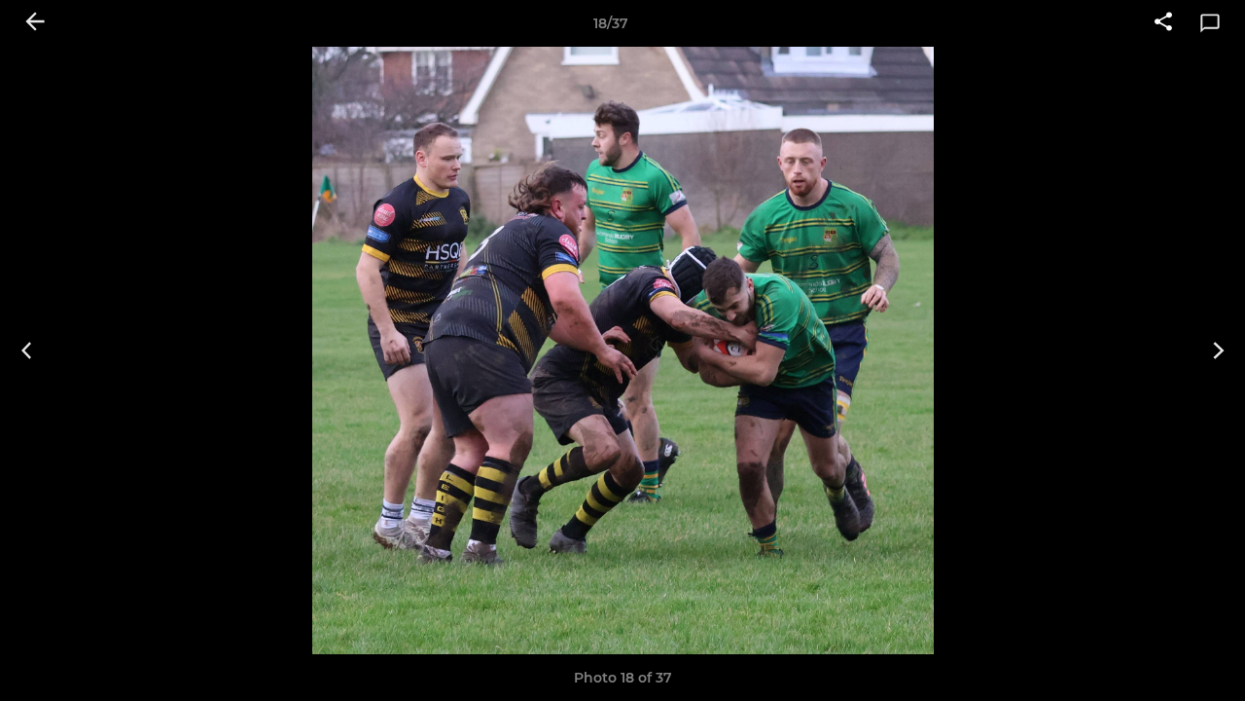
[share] (1163, 23)
